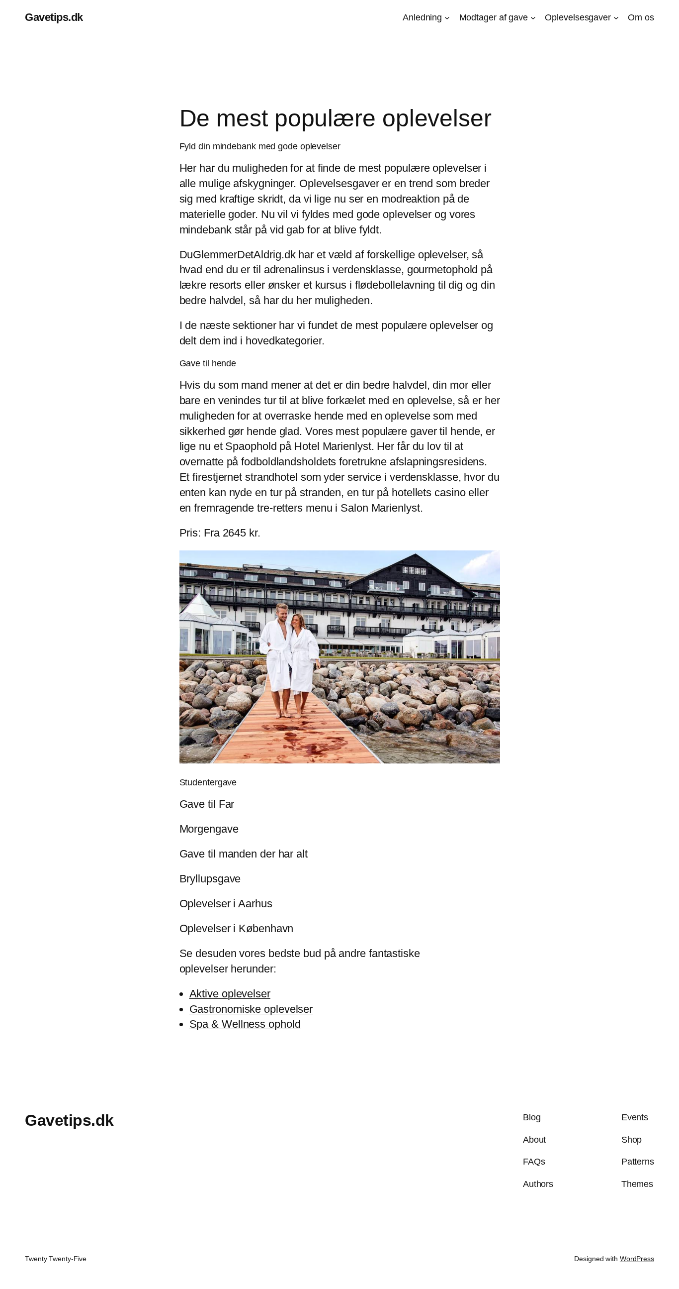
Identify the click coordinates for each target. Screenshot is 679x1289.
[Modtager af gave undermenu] (533, 17)
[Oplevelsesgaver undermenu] (616, 17)
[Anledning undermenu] (447, 17)
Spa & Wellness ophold (245, 1024)
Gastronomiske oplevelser (251, 1009)
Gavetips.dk (54, 17)
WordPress (637, 1259)
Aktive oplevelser (229, 993)
